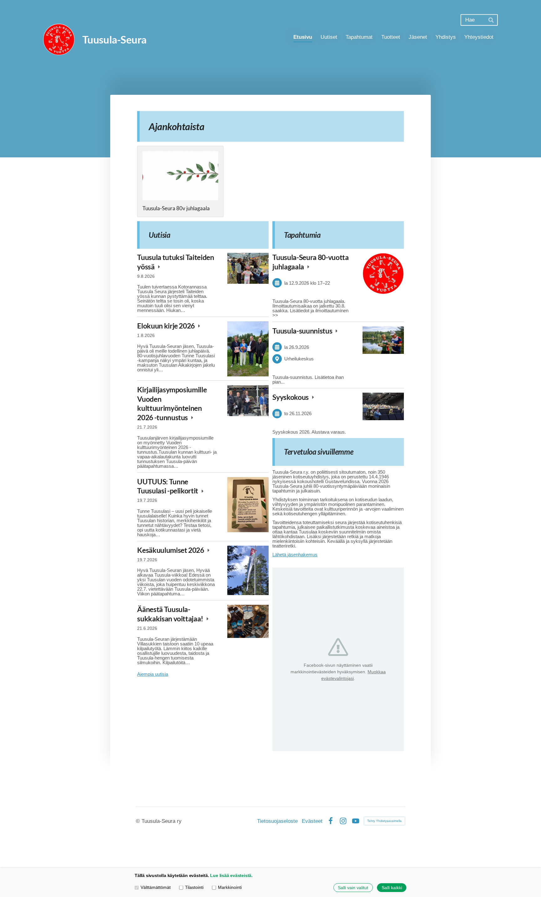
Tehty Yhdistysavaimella (384, 821)
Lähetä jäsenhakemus (294, 554)
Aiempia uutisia (152, 674)
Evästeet (312, 821)
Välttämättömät (156, 887)
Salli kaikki (392, 887)
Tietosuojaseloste (277, 821)
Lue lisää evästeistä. (231, 875)
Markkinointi (230, 887)
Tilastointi (194, 887)
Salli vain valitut (353, 887)
